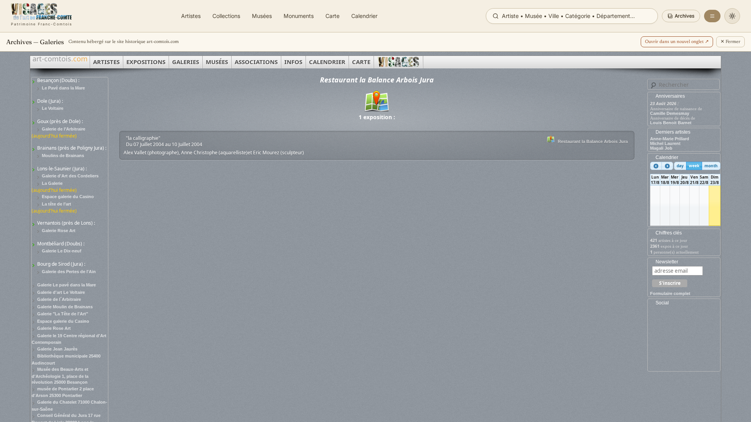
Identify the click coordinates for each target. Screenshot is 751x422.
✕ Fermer (730, 41)
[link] (41, 16)
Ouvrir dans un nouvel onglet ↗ (677, 41)
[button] (681, 16)
